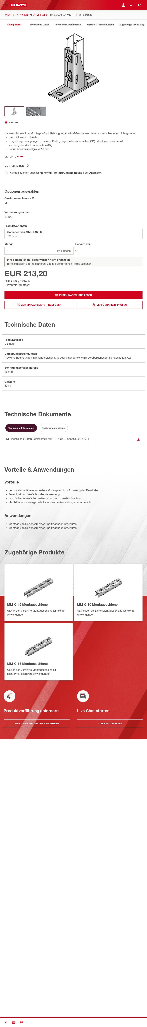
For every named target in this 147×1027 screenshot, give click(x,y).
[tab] (14, 25)
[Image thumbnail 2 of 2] (36, 111)
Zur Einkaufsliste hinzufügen (41, 304)
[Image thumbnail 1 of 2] (14, 111)
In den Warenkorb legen (75, 295)
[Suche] (139, 5)
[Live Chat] (21, 1022)
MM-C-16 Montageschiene (27, 604)
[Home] (18, 5)
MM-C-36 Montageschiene (27, 664)
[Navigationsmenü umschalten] (6, 5)
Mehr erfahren (14, 165)
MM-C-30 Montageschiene (97, 604)
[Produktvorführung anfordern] (14, 1022)
